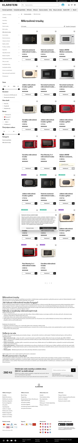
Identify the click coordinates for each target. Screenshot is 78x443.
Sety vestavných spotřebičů (8, 73)
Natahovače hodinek (7, 58)
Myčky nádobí (5, 43)
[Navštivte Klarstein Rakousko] (43, 424)
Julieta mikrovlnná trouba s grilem (28, 86)
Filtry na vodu (5, 61)
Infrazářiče (4, 404)
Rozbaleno (7, 108)
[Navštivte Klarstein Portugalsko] (45, 432)
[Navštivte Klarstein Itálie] (50, 424)
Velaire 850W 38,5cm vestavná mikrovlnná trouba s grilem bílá (66, 51)
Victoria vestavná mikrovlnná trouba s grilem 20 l (29, 51)
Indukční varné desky (7, 414)
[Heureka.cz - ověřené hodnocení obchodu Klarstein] (62, 4)
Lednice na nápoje (6, 408)
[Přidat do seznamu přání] (37, 31)
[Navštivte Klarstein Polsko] (40, 429)
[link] (29, 38)
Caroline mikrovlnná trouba (29, 121)
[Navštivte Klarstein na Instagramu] (3, 440)
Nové (6, 103)
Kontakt (74, 0)
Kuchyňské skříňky (6, 67)
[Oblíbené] (71, 5)
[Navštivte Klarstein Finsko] (50, 429)
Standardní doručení (9, 97)
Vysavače (4, 49)
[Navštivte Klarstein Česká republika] (48, 426)
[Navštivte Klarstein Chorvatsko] (43, 429)
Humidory (4, 20)
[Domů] (22, 14)
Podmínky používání (61, 429)
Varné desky (5, 35)
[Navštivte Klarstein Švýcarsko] (45, 424)
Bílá (6, 122)
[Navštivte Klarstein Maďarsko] (50, 426)
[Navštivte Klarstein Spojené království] (43, 426)
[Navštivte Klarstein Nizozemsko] (43, 432)
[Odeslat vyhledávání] (22, 5)
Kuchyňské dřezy (6, 64)
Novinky (75, 10)
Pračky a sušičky (6, 46)
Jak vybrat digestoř (25, 404)
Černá (7, 119)
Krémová (8, 114)
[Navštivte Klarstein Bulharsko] (48, 429)
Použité (6, 106)
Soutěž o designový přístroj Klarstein (66, 397)
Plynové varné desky (7, 416)
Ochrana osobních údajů (56, 373)
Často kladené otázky (62, 0)
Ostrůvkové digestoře (7, 401)
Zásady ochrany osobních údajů (69, 428)
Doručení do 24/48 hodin (10, 95)
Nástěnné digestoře (6, 412)
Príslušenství (5, 76)
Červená (7, 117)
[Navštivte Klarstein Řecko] (50, 432)
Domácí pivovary (6, 38)
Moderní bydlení (6, 55)
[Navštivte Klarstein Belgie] (40, 432)
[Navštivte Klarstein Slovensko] (45, 426)
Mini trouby (5, 29)
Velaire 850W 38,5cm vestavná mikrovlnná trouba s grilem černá (66, 156)
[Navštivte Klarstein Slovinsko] (48, 432)
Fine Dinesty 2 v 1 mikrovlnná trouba (47, 156)
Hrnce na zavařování (7, 70)
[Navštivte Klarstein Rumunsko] (45, 429)
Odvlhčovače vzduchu (7, 399)
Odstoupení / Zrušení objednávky (47, 403)
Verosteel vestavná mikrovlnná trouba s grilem (48, 86)
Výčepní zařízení (6, 41)
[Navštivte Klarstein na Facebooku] (7, 440)
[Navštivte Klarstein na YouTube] (11, 440)
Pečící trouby (5, 26)
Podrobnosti (28, 59)
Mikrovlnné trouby (6, 32)
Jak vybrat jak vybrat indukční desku (29, 406)
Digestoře (4, 23)
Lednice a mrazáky (6, 14)
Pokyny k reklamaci (44, 404)
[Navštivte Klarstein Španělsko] (40, 426)
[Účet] (69, 5)
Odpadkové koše (6, 52)
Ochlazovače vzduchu (7, 410)
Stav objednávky (43, 399)
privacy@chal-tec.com (69, 376)
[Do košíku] (36, 59)
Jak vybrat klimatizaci (26, 408)
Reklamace (42, 401)
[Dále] (77, 10)
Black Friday (24, 395)
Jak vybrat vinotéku (25, 402)
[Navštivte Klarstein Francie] (48, 424)
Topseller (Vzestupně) (71, 26)
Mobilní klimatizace (6, 397)
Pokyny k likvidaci (62, 395)
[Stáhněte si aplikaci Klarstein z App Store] (62, 424)
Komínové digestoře (7, 403)
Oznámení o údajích (62, 399)
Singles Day (23, 397)
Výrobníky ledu (5, 406)
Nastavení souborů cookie (64, 401)
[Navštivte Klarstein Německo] (40, 424)
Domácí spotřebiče (6, 140)
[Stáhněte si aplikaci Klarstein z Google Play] (69, 424)
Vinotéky (4, 17)
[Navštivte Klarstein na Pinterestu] (15, 440)
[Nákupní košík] (75, 5)
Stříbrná (7, 124)
